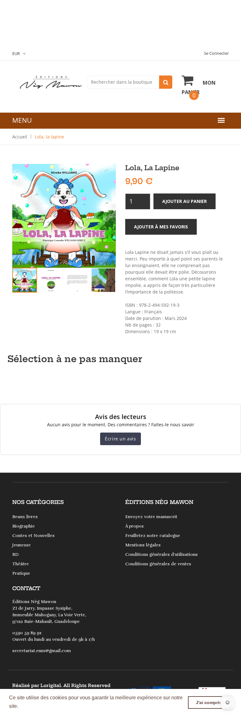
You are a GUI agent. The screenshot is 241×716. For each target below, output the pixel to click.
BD (15, 554)
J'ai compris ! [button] (210, 702)
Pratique (21, 573)
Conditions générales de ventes (158, 564)
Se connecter (216, 53)
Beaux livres (25, 516)
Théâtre (20, 564)
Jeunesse (21, 545)
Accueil (19, 137)
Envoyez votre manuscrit (151, 516)
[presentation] (14, 280)
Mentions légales (143, 545)
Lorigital (50, 685)
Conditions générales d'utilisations (161, 554)
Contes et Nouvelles (33, 535)
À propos (134, 526)
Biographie (23, 526)
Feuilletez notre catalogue (152, 535)
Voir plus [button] (30, 706)
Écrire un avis (120, 439)
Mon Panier (199, 87)
